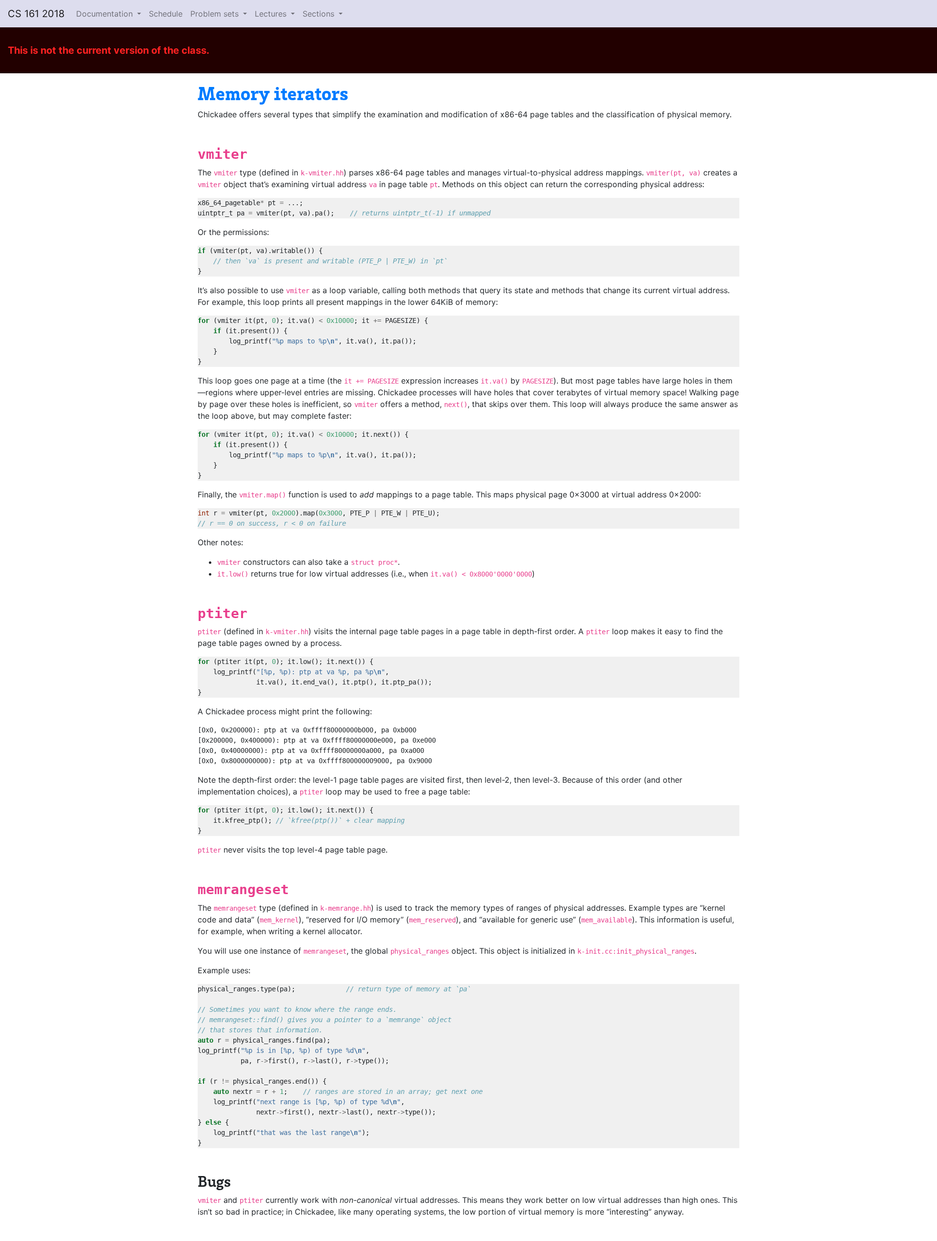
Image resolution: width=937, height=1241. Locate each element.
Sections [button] (320, 14)
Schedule (166, 14)
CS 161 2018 (36, 14)
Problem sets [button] (215, 14)
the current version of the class (132, 50)
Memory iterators (273, 93)
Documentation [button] (105, 14)
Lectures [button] (272, 14)
